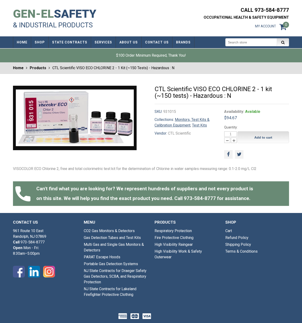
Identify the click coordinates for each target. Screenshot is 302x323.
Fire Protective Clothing (174, 237)
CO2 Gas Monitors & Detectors (109, 231)
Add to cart (263, 137)
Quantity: (231, 127)
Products (38, 68)
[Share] (228, 154)
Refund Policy (236, 237)
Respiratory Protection (173, 231)
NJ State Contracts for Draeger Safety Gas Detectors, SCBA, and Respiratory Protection (115, 276)
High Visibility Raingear (174, 244)
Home (18, 68)
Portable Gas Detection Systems (111, 264)
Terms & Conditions (241, 251)
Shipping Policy (238, 244)
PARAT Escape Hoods (102, 257)
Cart (228, 231)
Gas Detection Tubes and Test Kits (112, 237)
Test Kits (199, 125)
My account (265, 26)
